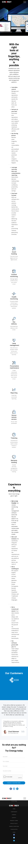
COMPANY (14, 814)
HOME (14, 808)
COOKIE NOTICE (14, 829)
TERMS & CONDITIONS (14, 826)
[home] (6, 2)
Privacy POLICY (14, 823)
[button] (25, 2)
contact (14, 817)
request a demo (14, 820)
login (14, 832)
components (14, 811)
